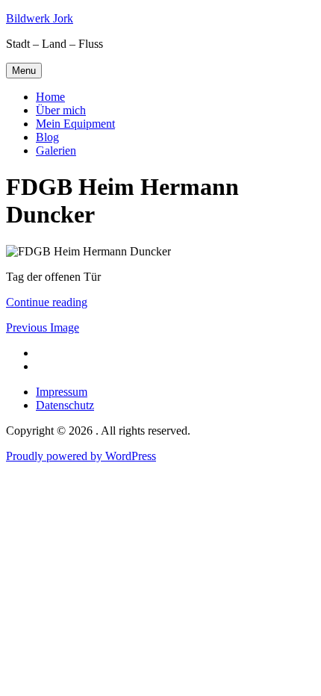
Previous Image (42, 327)
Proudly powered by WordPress (81, 456)
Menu (24, 70)
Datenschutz (65, 405)
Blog (47, 137)
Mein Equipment (75, 123)
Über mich (61, 110)
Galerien (56, 150)
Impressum (61, 391)
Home (50, 96)
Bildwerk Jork (39, 18)
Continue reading (46, 302)
